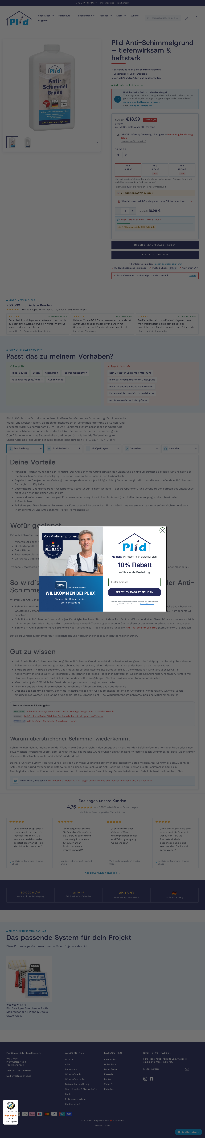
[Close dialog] (162, 530)
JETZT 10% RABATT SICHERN (134, 592)
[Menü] (16, 1102)
